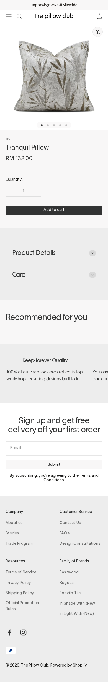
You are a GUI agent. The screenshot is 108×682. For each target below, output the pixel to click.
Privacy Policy (18, 583)
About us (14, 523)
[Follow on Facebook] (9, 632)
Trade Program (19, 544)
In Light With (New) (77, 614)
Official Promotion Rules (22, 606)
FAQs (65, 533)
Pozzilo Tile (70, 593)
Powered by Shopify (68, 665)
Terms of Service (21, 572)
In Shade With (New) (78, 603)
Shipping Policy (20, 593)
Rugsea (67, 583)
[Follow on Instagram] (23, 632)
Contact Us (70, 523)
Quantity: (14, 179)
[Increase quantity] (34, 190)
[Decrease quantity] (13, 190)
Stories (12, 533)
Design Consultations (80, 544)
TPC (8, 139)
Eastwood (69, 572)
